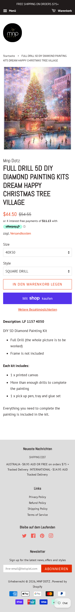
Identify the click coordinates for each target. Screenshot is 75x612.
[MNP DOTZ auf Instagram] (51, 536)
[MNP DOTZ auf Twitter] (24, 536)
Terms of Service (37, 515)
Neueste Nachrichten (37, 448)
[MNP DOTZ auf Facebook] (33, 536)
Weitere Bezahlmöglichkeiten (37, 309)
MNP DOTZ (44, 581)
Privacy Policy (37, 497)
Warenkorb (64, 10)
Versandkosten (20, 233)
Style (7, 263)
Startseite (9, 56)
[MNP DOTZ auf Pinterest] (42, 536)
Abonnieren (56, 569)
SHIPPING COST (37, 457)
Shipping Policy (38, 509)
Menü (12, 11)
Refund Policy (37, 503)
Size (6, 244)
